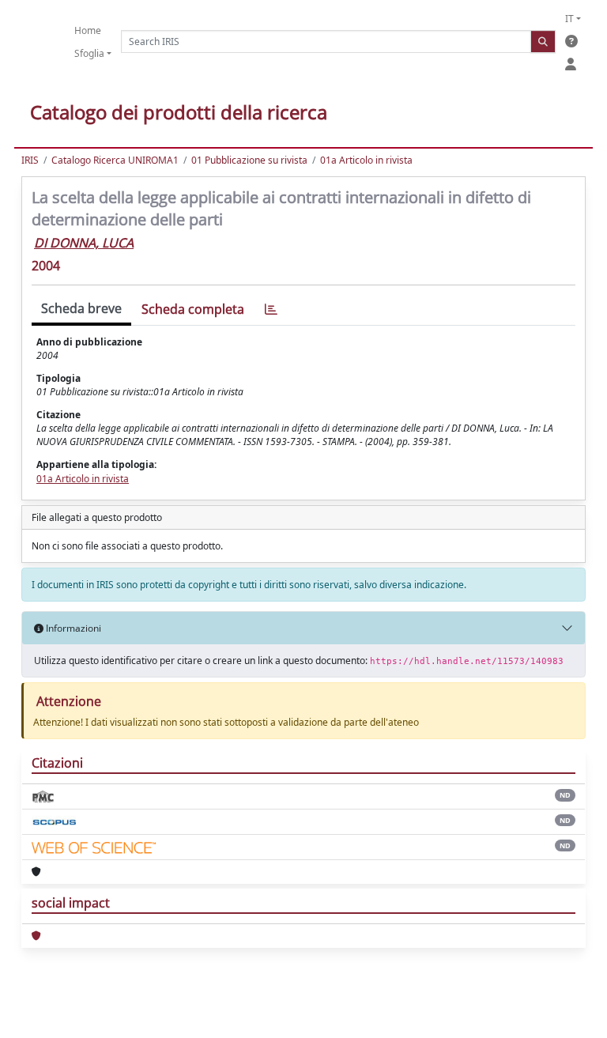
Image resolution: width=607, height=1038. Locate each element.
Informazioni (72, 628)
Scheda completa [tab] (192, 309)
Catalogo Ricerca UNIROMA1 (115, 160)
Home (87, 30)
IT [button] (569, 18)
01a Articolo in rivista (366, 160)
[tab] (271, 309)
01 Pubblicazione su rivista (249, 160)
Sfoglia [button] (89, 53)
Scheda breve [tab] (81, 308)
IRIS (30, 160)
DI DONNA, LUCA (84, 242)
